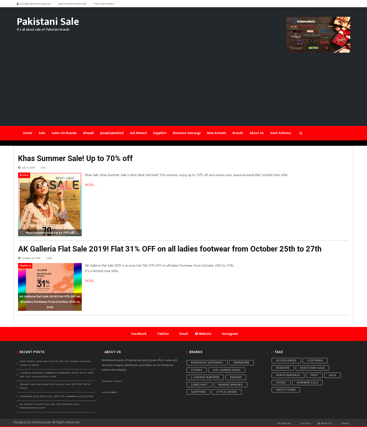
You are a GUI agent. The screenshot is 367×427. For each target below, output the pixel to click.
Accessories (286, 360)
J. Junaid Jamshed (205, 377)
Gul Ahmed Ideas (227, 370)
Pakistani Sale (312, 367)
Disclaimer (109, 392)
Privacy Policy (112, 381)
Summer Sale (307, 382)
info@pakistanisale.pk (35, 4)
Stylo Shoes (226, 391)
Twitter (305, 423)
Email (345, 423)
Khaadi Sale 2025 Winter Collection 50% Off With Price (55, 386)
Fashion (282, 367)
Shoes (281, 382)
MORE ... (90, 185)
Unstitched (286, 389)
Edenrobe (241, 362)
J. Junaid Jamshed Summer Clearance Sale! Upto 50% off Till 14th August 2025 (57, 375)
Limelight (199, 384)
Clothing (315, 360)
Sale (332, 375)
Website (326, 423)
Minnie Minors (230, 384)
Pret (314, 375)
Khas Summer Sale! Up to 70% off (75, 158)
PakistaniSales (103, 4)
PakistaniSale (288, 375)
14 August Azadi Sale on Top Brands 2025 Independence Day (49, 406)
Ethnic (196, 370)
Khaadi (236, 377)
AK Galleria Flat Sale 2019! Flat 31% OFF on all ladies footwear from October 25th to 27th (170, 249)
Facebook (284, 423)
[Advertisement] (183, 84)
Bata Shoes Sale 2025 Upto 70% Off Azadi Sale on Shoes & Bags (55, 363)
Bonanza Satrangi (207, 362)
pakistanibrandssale (72, 4)
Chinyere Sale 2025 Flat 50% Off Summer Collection (57, 396)
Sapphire (198, 391)
